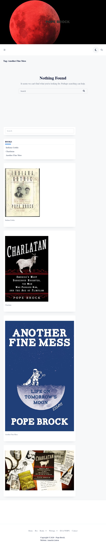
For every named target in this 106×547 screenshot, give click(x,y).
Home (30, 530)
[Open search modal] (102, 50)
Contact (75, 530)
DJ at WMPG (65, 530)
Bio (36, 530)
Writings (52, 530)
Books (42, 530)
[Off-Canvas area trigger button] (4, 50)
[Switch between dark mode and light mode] (96, 50)
